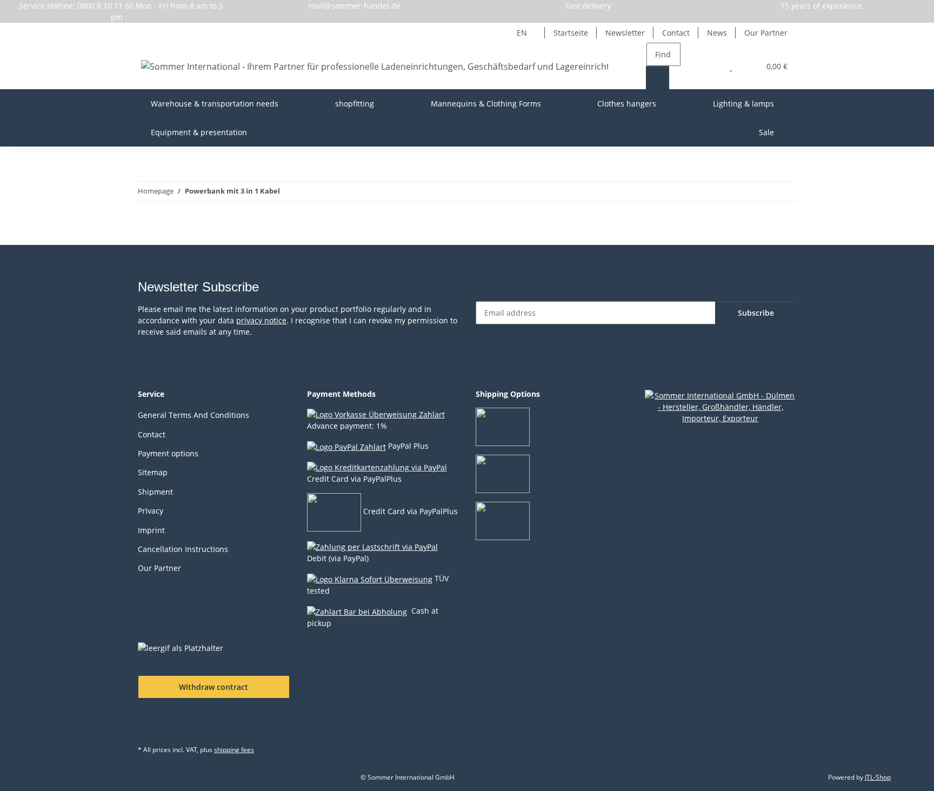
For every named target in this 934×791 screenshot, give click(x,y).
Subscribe (756, 313)
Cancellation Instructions (183, 549)
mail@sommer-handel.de (355, 6)
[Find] (657, 77)
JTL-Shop (878, 777)
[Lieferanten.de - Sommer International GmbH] (721, 406)
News (717, 33)
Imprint (151, 530)
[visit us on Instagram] (202, 725)
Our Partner (766, 33)
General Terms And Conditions (193, 415)
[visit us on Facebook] (149, 725)
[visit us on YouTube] (175, 725)
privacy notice (261, 320)
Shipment (155, 492)
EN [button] (522, 33)
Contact (676, 33)
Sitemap (153, 472)
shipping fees (234, 749)
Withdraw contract (213, 687)
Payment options (168, 453)
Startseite (570, 33)
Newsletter (625, 33)
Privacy (150, 511)
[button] (709, 66)
